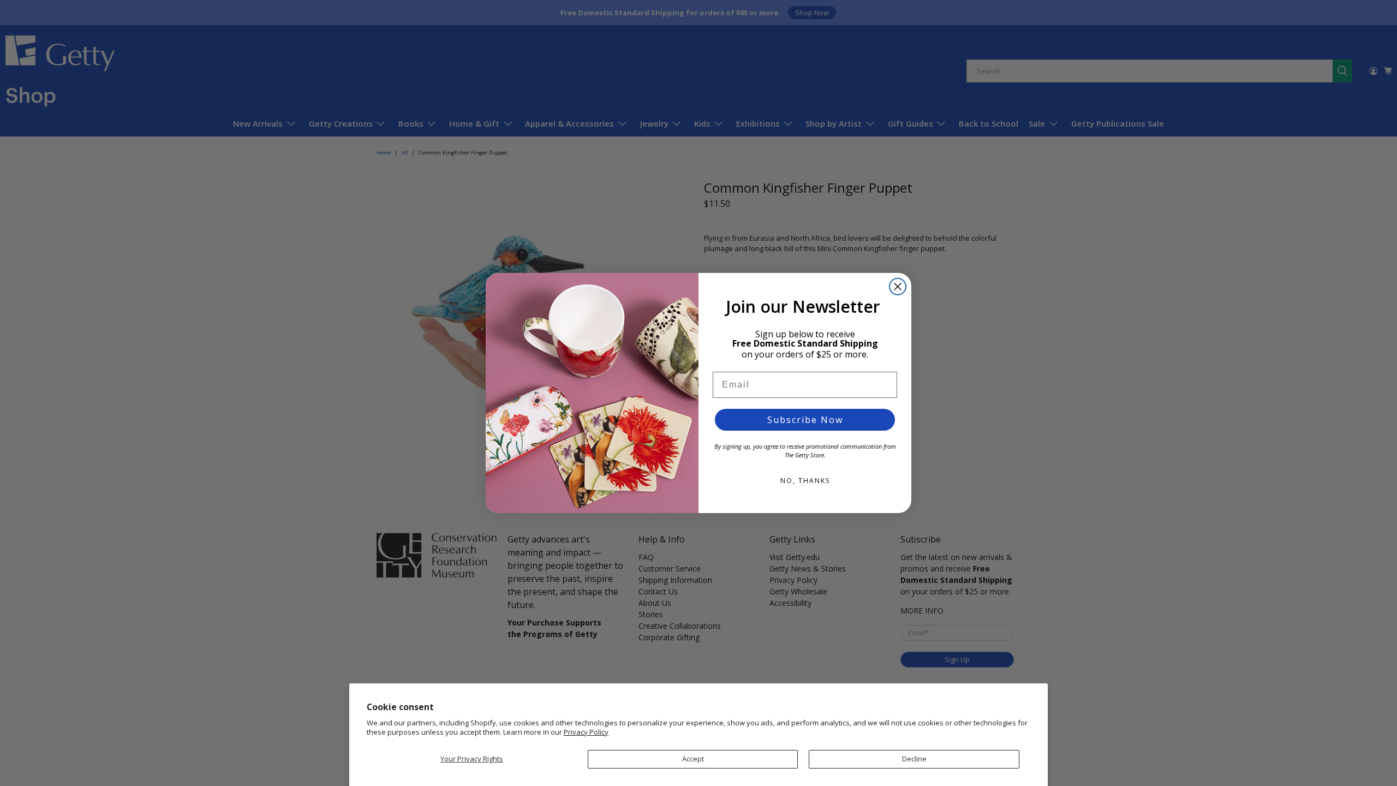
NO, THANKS (805, 480)
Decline (914, 759)
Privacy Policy (586, 732)
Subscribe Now (805, 420)
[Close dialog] (897, 286)
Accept (693, 759)
